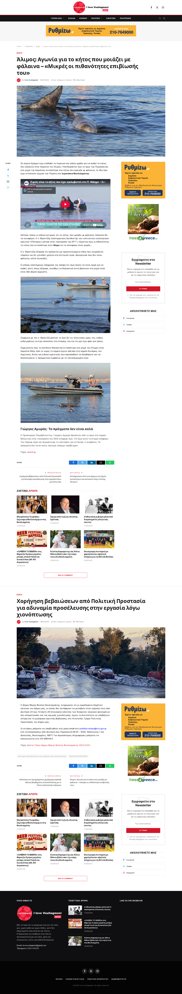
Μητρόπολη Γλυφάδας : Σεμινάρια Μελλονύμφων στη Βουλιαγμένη (31, 519)
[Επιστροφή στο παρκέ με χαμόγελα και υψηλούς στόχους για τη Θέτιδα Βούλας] (99, 539)
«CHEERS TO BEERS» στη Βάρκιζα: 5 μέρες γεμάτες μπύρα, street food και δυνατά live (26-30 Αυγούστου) (29, 557)
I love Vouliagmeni (31, 80)
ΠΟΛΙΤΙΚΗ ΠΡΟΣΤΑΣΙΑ (78, 756)
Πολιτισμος (125, 18)
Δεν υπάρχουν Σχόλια (62, 80)
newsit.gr (31, 452)
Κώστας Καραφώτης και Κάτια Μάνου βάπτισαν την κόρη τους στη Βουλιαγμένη (65, 554)
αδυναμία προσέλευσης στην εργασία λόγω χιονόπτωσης (42, 756)
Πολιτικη (95, 18)
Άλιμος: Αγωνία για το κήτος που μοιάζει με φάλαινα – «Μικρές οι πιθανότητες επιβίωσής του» (89, 782)
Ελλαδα (71, 18)
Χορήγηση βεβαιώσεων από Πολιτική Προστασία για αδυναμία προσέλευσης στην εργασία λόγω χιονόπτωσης (40, 479)
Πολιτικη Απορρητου (97, 979)
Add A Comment (65, 575)
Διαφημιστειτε (118, 979)
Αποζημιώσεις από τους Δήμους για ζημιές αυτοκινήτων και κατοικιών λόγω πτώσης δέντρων (88, 479)
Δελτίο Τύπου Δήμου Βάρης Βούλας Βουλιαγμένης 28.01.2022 (58, 745)
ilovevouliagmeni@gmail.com (34, 945)
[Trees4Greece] (143, 222)
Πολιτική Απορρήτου (136, 298)
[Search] (164, 18)
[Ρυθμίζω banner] (91, 30)
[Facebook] (8, 169)
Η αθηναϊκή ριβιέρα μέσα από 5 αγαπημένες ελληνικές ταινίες (98, 519)
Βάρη (19, 595)
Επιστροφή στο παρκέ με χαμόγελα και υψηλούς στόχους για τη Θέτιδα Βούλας (98, 554)
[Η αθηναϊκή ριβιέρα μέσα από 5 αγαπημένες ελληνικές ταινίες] (99, 504)
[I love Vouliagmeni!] (91, 7)
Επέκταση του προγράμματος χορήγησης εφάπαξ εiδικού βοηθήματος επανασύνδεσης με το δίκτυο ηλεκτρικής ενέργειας (40, 782)
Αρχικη (59, 979)
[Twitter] (8, 175)
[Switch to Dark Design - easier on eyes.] (160, 18)
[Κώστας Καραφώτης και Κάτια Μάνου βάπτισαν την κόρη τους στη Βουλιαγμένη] (65, 539)
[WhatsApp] (8, 187)
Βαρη (19, 53)
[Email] (8, 181)
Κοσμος (83, 18)
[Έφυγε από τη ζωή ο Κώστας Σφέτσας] (65, 504)
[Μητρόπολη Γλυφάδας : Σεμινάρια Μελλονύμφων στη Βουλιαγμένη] (32, 504)
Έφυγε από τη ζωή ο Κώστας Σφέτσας (64, 518)
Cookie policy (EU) (75, 979)
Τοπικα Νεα (56, 18)
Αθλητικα (111, 18)
